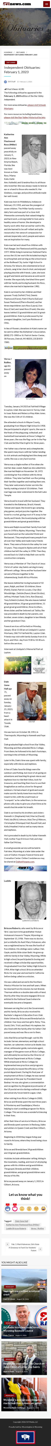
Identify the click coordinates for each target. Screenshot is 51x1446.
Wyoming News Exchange (14, 1408)
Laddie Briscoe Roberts (16, 1228)
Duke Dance (8, 1335)
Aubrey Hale (8, 1371)
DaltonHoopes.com (25, 861)
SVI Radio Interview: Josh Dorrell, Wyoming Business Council (21, 1329)
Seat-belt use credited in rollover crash (21, 1293)
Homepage (8, 52)
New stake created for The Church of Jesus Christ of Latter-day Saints (23, 1365)
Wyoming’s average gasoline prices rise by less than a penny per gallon (23, 1401)
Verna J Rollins (37, 1228)
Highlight (10, 1287)
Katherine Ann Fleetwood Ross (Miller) (22, 1224)
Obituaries (20, 52)
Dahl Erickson (9, 1299)
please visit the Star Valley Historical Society (24, 117)
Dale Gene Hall (21, 1221)
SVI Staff (12, 82)
